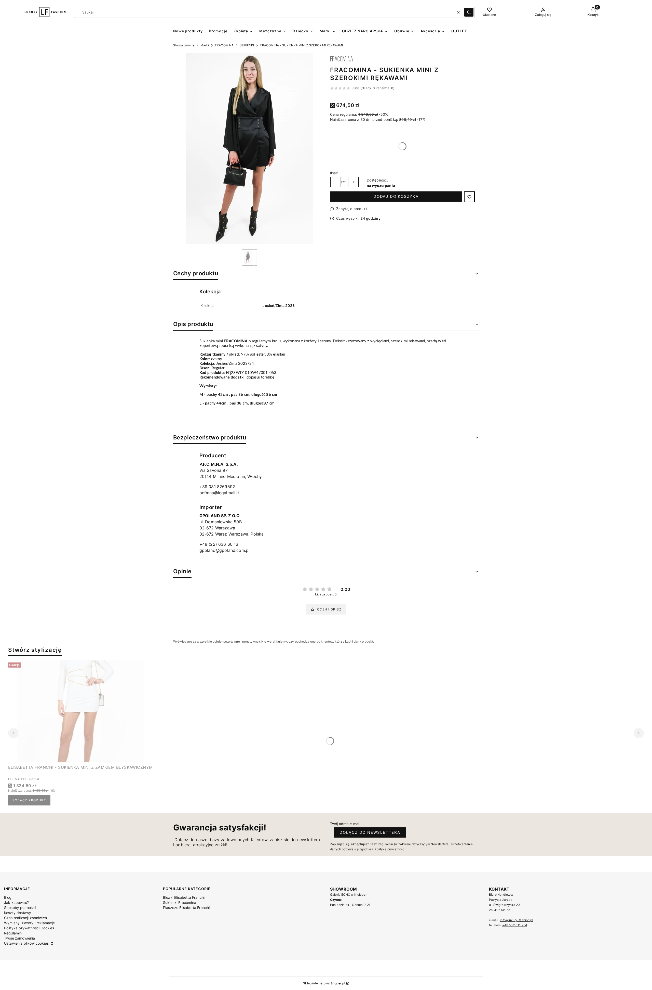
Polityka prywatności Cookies (29, 928)
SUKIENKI (247, 45)
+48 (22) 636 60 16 (218, 544)
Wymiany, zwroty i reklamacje (29, 923)
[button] (468, 12)
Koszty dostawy (17, 912)
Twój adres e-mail (345, 824)
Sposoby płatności (20, 907)
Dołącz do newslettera (369, 832)
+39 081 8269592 (217, 486)
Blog (8, 897)
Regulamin (13, 933)
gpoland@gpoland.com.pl (224, 550)
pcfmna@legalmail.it (219, 492)
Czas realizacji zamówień (25, 918)
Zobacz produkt (29, 800)
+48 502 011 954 (514, 925)
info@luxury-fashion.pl (516, 920)
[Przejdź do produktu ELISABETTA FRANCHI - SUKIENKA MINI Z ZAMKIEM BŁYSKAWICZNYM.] (80, 711)
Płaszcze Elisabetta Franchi (186, 907)
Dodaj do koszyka (396, 196)
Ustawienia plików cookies (27, 943)
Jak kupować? (16, 902)
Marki (204, 45)
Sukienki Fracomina (179, 902)
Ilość (334, 173)
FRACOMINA (224, 45)
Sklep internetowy (324, 983)
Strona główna (183, 45)
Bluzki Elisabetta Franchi (184, 897)
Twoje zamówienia (19, 938)
